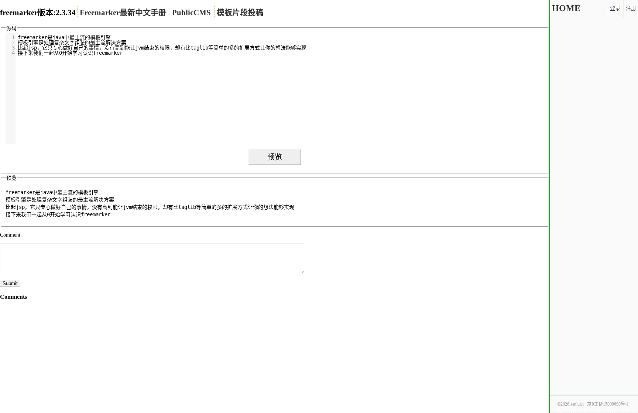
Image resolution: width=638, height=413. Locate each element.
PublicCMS (191, 12)
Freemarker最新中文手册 (123, 12)
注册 (631, 8)
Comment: (11, 235)
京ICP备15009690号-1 (608, 404)
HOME (566, 8)
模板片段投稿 (240, 12)
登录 (615, 8)
